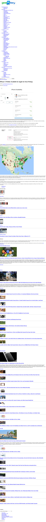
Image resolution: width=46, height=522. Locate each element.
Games (5, 63)
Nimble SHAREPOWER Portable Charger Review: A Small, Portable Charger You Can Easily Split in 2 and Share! (21, 300)
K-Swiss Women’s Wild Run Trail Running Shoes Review (10, 319)
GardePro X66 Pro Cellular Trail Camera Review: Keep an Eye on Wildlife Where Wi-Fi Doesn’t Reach (19, 344)
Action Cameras (6, 37)
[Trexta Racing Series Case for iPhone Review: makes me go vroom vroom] (4, 204)
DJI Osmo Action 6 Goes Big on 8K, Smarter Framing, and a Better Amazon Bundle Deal (16, 400)
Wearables (5, 36)
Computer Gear (6, 52)
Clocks (5, 14)
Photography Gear (6, 20)
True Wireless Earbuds (7, 27)
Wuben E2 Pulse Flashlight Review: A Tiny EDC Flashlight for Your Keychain (14, 313)
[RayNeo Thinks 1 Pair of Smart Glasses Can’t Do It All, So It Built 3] (2, 404)
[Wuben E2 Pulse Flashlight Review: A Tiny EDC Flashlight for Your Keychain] (2, 311)
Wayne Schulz (5, 85)
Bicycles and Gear (6, 39)
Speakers (5, 24)
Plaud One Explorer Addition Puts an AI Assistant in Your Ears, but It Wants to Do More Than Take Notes (19, 374)
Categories (1, 511)
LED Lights (5, 19)
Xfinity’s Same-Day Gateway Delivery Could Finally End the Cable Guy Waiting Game (16, 497)
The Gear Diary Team (5, 513)
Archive (3, 518)
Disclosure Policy (4, 515)
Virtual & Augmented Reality (8, 66)
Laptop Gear (7, 56)
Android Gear (6, 7)
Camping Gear (6, 40)
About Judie (3, 512)
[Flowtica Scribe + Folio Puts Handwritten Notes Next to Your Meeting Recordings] (2, 385)
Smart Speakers (6, 25)
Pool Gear (5, 49)
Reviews (1, 215)
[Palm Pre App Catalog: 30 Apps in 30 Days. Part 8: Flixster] (1, 223)
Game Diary (3, 61)
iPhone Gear (5, 8)
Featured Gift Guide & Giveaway (5, 245)
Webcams (5, 60)
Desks (4, 15)
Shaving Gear (6, 69)
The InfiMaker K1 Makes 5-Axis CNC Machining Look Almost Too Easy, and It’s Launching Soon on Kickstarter (21, 425)
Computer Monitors (6, 53)
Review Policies (4, 514)
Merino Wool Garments (7, 74)
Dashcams (5, 31)
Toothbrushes (5, 70)
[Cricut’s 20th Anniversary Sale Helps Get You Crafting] (2, 417)
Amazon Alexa (6, 11)
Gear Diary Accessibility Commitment (7, 516)
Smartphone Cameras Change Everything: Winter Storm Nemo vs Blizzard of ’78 (15, 236)
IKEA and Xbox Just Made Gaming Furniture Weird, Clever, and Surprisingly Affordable (16, 381)
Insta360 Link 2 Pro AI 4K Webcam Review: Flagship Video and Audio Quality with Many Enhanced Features (20, 306)
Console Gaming (6, 62)
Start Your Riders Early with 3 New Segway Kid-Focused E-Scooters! (12, 440)
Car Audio (5, 30)
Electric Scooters (6, 44)
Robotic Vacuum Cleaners (7, 22)
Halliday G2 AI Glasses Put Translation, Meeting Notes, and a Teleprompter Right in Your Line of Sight (19, 490)
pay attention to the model (12, 124)
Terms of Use (4, 517)
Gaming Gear (5, 64)
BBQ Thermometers (6, 38)
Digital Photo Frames (7, 16)
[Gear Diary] (23, 3)
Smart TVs (5, 23)
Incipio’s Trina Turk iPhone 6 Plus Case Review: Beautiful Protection (12, 217)
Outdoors (4, 234)
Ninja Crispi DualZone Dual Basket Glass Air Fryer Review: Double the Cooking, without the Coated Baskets (20, 393)
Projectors (5, 21)
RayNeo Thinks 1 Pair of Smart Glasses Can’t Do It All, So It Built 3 (12, 406)
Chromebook (5, 51)
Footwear (5, 73)
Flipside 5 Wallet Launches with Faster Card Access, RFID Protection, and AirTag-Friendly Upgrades (18, 503)
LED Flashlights (6, 47)
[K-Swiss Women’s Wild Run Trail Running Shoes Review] (2, 317)
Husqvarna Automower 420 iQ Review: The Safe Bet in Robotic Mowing (13, 325)
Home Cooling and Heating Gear (8, 10)
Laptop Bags (7, 55)
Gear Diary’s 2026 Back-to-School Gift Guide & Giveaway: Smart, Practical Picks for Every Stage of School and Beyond (22, 258)
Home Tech (3, 9)
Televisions (5, 26)
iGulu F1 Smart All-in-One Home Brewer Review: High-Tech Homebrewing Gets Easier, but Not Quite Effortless (20, 282)
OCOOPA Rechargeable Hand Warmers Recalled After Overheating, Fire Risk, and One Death (17, 471)
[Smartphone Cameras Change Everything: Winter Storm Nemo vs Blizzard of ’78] (3, 232)
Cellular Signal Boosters (7, 13)
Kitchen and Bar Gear (7, 18)
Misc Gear (3, 67)
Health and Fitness (6, 34)
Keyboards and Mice (7, 54)
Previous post (4, 186)
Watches (5, 76)
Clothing (5, 72)
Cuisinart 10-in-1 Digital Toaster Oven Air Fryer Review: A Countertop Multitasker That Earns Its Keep (19, 293)
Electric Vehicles (6, 45)
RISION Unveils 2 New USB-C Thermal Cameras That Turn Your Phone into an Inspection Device (18, 465)
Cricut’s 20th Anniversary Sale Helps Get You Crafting (10, 419)
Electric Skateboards (6, 43)
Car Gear (3, 29)
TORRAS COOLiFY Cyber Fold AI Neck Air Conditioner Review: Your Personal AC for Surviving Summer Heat (21, 338)
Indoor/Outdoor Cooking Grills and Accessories (10, 46)
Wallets (5, 75)
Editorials (1, 234)
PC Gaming (5, 65)
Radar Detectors (6, 32)
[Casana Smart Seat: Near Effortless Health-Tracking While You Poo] (2, 482)
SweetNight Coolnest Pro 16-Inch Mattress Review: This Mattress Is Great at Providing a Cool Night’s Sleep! (20, 412)
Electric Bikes (6, 42)
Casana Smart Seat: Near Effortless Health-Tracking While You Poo (12, 484)
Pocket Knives (6, 68)
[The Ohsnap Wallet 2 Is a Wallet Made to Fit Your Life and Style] (8, 361)
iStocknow (4, 144)
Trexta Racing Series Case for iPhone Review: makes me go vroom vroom (13, 207)
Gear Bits (1, 428)
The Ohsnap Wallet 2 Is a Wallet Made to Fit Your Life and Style (12, 363)
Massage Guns (6, 35)
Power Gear (5, 48)
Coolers (5, 41)
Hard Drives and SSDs (7, 58)
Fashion (3, 71)
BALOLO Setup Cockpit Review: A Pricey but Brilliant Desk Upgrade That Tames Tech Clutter (17, 332)
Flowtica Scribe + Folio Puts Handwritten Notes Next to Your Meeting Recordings (15, 387)
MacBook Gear (6, 57)
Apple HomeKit (6, 12)
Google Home (6, 17)
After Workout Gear (6, 33)
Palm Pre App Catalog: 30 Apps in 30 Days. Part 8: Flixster (11, 226)
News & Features (2, 350)
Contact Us (3, 519)
